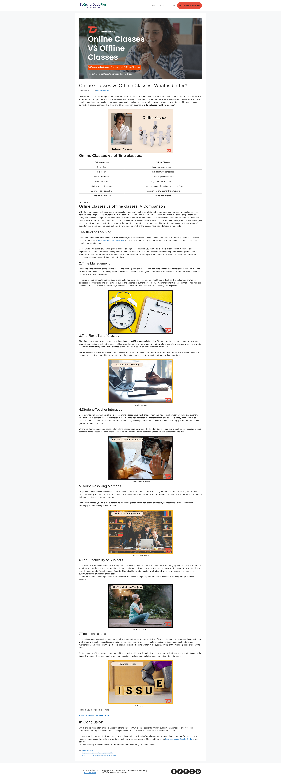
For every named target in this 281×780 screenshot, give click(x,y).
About (162, 5)
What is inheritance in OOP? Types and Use (97, 753)
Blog (153, 5)
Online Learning (87, 750)
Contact (172, 5)
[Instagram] (186, 771)
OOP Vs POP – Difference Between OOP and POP (99, 755)
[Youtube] (198, 771)
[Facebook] (174, 771)
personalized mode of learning (111, 240)
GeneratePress (90, 773)
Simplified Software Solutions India (114, 772)
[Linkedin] (192, 771)
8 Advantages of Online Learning (94, 715)
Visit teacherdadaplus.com (189, 5)
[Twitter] (180, 771)
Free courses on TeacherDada (178, 739)
